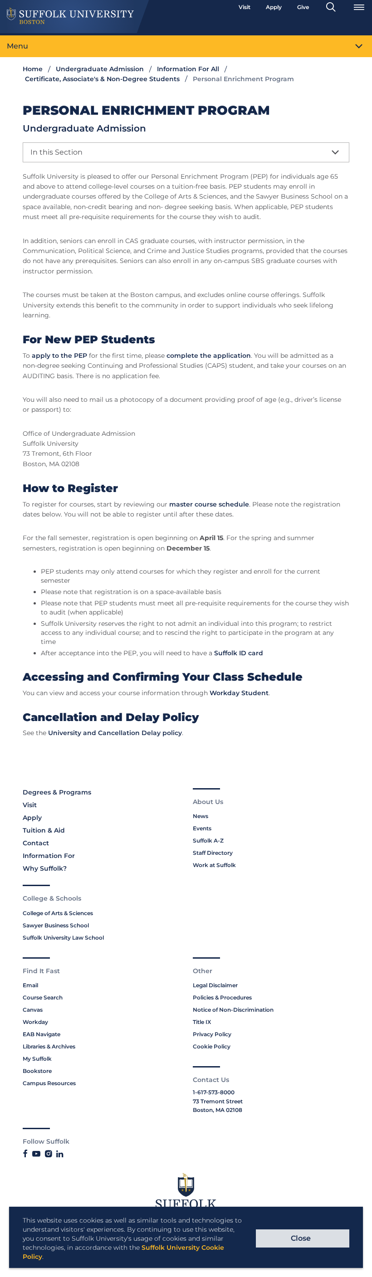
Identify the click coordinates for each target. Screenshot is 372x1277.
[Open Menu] (358, 7)
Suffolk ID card (238, 653)
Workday (35, 1022)
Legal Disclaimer (215, 985)
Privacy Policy (212, 1034)
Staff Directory (213, 852)
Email (30, 985)
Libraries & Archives (49, 1046)
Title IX (202, 1022)
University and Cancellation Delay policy (115, 733)
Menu (17, 46)
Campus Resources (49, 1083)
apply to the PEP (59, 355)
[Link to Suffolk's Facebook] (25, 1154)
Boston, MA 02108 (217, 1109)
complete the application (208, 355)
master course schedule (209, 504)
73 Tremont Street (218, 1101)
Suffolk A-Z (208, 840)
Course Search (43, 997)
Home (33, 69)
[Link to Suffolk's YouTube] (36, 1154)
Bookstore (37, 1070)
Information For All (188, 69)
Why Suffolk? (45, 868)
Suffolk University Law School (63, 937)
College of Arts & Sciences (58, 913)
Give (303, 7)
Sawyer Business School (56, 925)
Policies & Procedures (222, 997)
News (200, 816)
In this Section (56, 152)
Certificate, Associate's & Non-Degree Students (102, 79)
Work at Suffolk (214, 865)
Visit (244, 7)
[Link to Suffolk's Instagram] (48, 1154)
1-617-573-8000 (214, 1092)
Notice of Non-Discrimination (233, 1009)
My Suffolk (37, 1058)
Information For (49, 856)
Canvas (33, 1009)
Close (301, 1238)
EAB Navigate (41, 1034)
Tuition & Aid (44, 830)
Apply (274, 7)
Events (202, 828)
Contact (36, 843)
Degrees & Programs (57, 792)
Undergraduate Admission (100, 69)
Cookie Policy (211, 1046)
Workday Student (239, 693)
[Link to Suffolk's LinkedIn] (59, 1154)
